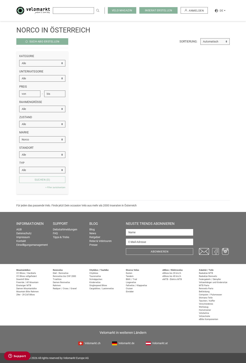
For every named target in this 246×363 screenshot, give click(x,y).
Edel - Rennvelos (60, 273)
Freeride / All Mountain (27, 282)
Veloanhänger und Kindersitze (213, 282)
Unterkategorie (31, 71)
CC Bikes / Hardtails (26, 273)
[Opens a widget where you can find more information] (17, 356)
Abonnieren (159, 251)
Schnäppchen (95, 279)
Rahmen (57, 285)
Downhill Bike (22, 279)
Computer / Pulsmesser (210, 294)
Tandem (130, 276)
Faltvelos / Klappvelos (136, 285)
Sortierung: (188, 41)
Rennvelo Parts (206, 288)
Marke (24, 132)
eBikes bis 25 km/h (171, 273)
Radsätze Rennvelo (208, 276)
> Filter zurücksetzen (55, 187)
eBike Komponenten (208, 319)
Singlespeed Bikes (98, 285)
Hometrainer (205, 310)
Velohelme (204, 313)
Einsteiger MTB (23, 285)
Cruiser (129, 288)
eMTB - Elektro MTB (172, 279)
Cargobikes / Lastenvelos (101, 288)
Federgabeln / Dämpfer (210, 279)
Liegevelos (131, 282)
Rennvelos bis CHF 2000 (64, 276)
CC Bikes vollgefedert (26, 276)
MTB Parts (204, 285)
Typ (21, 163)
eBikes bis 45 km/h (171, 276)
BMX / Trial (131, 279)
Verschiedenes (206, 304)
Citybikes (93, 273)
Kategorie (26, 56)
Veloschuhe (204, 316)
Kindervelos (95, 282)
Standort (26, 148)
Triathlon (57, 279)
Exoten (129, 273)
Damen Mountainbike (26, 288)
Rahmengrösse (30, 102)
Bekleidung (204, 291)
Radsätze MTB (206, 273)
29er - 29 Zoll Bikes (25, 294)
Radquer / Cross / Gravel (65, 288)
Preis (23, 86)
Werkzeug (203, 307)
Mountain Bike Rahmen (27, 291)
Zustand (25, 117)
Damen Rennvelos (61, 282)
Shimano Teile (206, 298)
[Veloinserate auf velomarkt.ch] (33, 10)
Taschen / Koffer (207, 301)
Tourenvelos (95, 276)
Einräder (130, 291)
